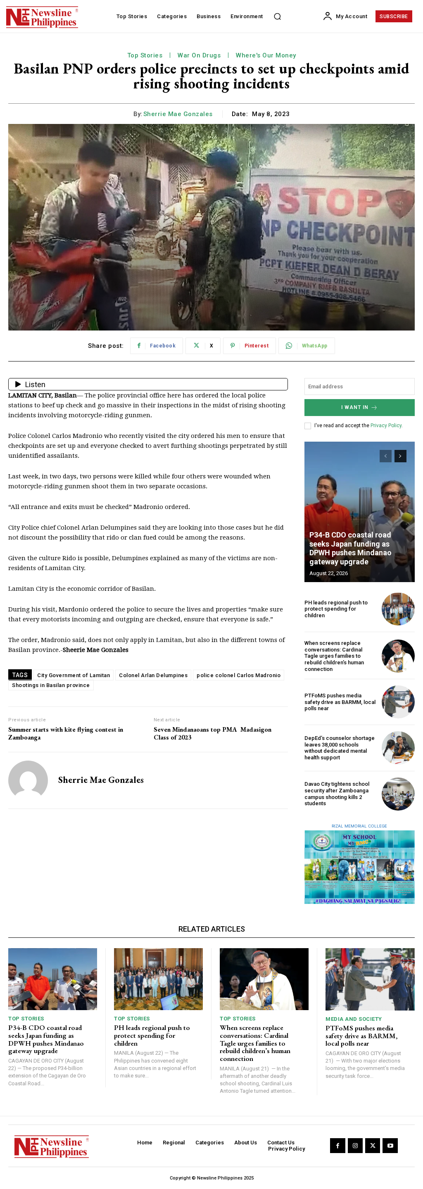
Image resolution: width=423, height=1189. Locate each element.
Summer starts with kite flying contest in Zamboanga (65, 733)
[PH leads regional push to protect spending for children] (398, 608)
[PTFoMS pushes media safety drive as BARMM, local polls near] (398, 701)
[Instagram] (355, 1145)
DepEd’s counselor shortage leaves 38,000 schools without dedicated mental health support (339, 748)
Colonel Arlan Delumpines (153, 675)
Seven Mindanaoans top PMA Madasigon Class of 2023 (212, 733)
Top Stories (145, 55)
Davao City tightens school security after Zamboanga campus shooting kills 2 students (336, 793)
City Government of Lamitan (73, 675)
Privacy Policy (386, 425)
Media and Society (354, 1019)
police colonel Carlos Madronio (238, 675)
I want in (354, 407)
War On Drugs (199, 55)
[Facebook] (337, 1145)
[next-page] (400, 456)
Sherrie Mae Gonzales (178, 114)
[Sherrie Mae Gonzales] (28, 780)
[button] (277, 16)
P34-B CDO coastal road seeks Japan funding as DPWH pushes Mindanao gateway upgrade (350, 548)
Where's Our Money (266, 55)
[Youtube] (390, 1145)
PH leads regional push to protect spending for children (336, 608)
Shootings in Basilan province (51, 685)
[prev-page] (386, 456)
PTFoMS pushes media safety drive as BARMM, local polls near (339, 701)
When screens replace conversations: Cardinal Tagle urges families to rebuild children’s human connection (334, 656)
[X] (372, 1145)
